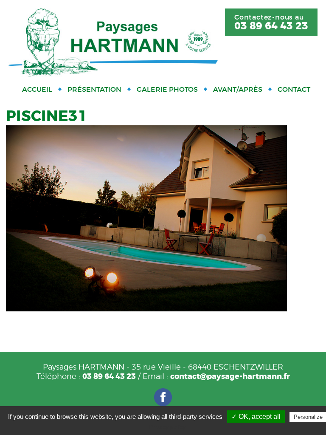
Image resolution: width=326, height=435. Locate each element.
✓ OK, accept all (256, 416)
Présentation (94, 89)
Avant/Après (237, 89)
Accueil (37, 89)
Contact (294, 89)
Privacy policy (167, 427)
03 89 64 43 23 (271, 26)
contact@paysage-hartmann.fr (230, 376)
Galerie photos (167, 89)
